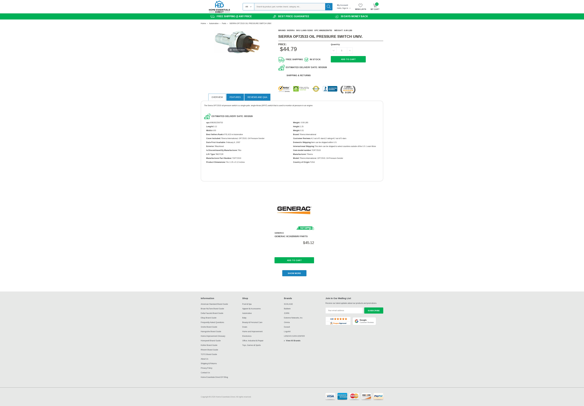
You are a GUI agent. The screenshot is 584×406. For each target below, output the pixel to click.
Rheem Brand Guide (209, 350)
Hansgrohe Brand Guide (211, 331)
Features (235, 97)
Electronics (246, 336)
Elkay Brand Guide (208, 318)
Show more (294, 273)
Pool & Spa (247, 304)
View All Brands (293, 341)
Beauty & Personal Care (252, 322)
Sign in (345, 8)
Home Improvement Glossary (213, 336)
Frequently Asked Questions (212, 322)
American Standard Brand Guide (214, 304)
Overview (217, 97)
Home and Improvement (252, 331)
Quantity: (335, 44)
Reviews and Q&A (257, 97)
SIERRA (291, 30)
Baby (244, 318)
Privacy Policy (206, 368)
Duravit (287, 327)
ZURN (286, 313)
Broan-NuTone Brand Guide (212, 309)
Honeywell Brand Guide (211, 341)
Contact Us (205, 373)
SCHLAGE (288, 304)
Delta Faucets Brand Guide (212, 313)
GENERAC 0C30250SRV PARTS (291, 236)
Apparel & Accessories (251, 309)
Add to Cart (294, 260)
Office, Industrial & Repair (252, 341)
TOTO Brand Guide (209, 354)
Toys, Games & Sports (251, 345)
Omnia (287, 322)
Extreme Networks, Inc (293, 318)
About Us (204, 359)
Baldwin (287, 309)
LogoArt (287, 331)
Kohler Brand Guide (209, 345)
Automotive (247, 313)
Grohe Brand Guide (209, 327)
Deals (244, 327)
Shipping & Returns (299, 75)
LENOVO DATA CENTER (294, 336)
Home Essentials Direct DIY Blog (214, 377)
